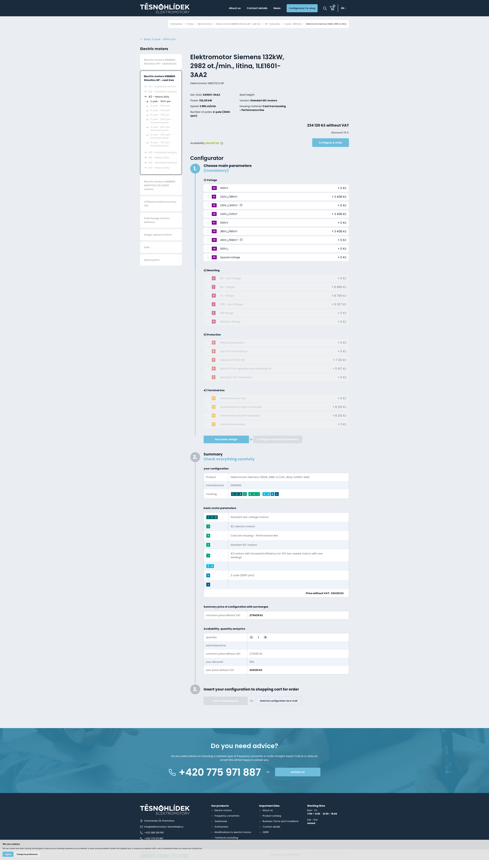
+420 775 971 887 (154, 838)
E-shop (190, 24)
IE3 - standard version (163, 152)
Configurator (207, 158)
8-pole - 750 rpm (159, 114)
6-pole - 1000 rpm (160, 110)
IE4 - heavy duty (159, 167)
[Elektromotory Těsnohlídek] (165, 8)
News (277, 8)
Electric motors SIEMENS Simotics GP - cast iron (238, 24)
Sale (147, 247)
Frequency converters (227, 815)
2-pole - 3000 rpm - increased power (161, 121)
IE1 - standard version (162, 86)
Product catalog (272, 815)
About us (235, 8)
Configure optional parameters (277, 439)
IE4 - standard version (163, 162)
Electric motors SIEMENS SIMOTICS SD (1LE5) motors (159, 185)
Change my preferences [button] (27, 854)
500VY (224, 222)
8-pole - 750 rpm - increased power (160, 144)
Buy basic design (226, 439)
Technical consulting (226, 837)
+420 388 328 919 (154, 832)
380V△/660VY (228, 231)
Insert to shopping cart (226, 700)
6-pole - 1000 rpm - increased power (161, 136)
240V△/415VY (228, 214)
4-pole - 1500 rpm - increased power (161, 129)
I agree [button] (8, 854)
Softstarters (221, 826)
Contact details (257, 8)
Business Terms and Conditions (280, 821)
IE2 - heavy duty (272, 24)
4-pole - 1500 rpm (160, 105)
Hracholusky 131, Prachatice (159, 820)
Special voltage (230, 257)
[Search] (325, 8)
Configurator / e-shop (302, 8)
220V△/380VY (228, 197)
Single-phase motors (158, 234)
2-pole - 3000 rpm (293, 24)
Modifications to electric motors (233, 832)
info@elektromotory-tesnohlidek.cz (163, 826)
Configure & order (330, 142)
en (342, 8)
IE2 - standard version (163, 91)
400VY (224, 188)
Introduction (176, 24)
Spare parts (152, 260)
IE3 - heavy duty (159, 157)
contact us (298, 772)
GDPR (266, 832)
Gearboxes (221, 821)
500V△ (224, 248)
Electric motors (205, 24)
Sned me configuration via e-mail (278, 700)
